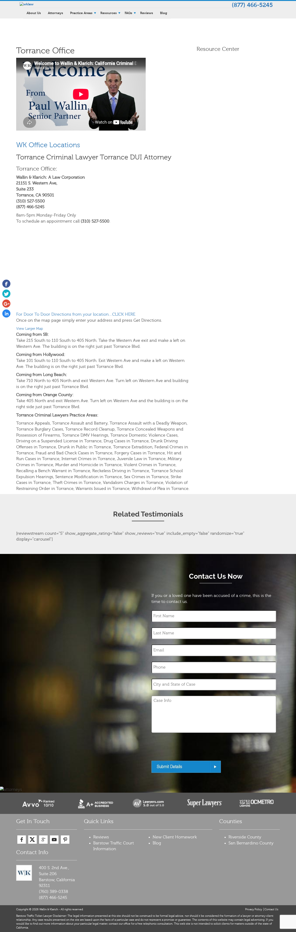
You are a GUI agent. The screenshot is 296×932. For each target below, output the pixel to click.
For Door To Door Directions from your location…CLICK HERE (75, 314)
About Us (34, 13)
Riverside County (244, 837)
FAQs (128, 13)
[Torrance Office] (6, 284)
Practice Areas (81, 13)
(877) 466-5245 (252, 5)
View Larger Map (29, 329)
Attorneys (55, 13)
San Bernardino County (251, 843)
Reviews (146, 13)
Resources (108, 13)
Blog (163, 13)
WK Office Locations (48, 145)
